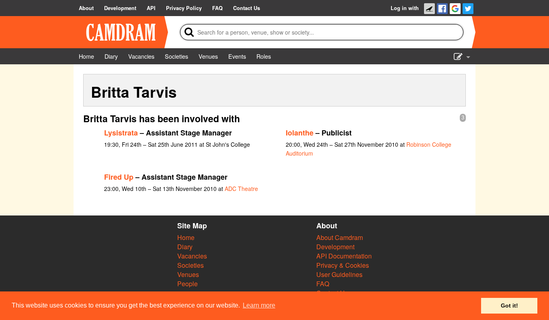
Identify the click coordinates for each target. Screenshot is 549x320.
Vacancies (192, 256)
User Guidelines (339, 274)
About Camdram (339, 237)
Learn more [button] (259, 305)
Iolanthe (299, 132)
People (187, 283)
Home (186, 237)
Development (335, 246)
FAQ (322, 283)
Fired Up (118, 177)
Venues (188, 274)
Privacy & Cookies (342, 265)
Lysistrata (121, 132)
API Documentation (344, 256)
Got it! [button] (509, 305)
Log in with (405, 8)
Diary (185, 246)
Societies (190, 265)
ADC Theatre (241, 189)
